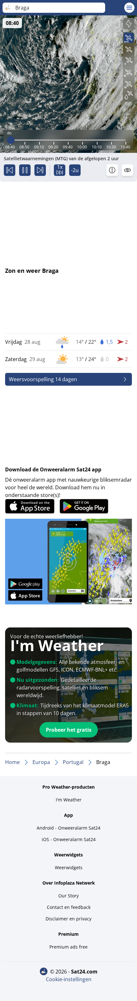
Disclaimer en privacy (68, 919)
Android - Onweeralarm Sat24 (68, 828)
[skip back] (9, 170)
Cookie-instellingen (68, 979)
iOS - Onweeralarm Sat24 (69, 839)
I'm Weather (69, 800)
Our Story (68, 896)
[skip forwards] (40, 170)
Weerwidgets (69, 867)
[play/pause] (25, 170)
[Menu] (129, 8)
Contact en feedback (68, 907)
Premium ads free (68, 947)
